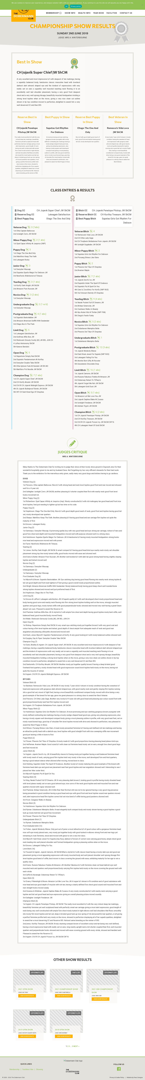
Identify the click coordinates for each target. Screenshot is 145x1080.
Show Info (70, 13)
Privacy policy (76, 6)
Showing (39, 1069)
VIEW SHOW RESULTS (27, 996)
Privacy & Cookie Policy (117, 1077)
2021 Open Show (25, 989)
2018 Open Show (62, 1030)
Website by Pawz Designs (135, 1077)
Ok (66, 6)
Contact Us (126, 13)
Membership (52, 13)
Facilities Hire (27, 1069)
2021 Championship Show (66, 989)
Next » (76, 1046)
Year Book (98, 13)
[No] (142, 5)
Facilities (112, 13)
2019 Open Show (25, 1030)
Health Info (84, 13)
